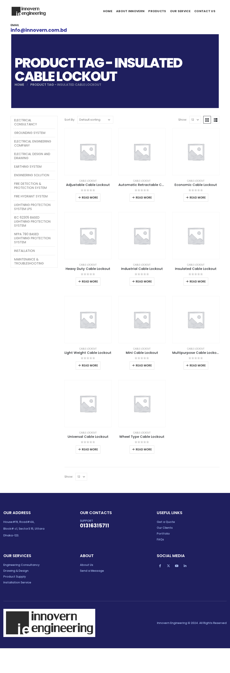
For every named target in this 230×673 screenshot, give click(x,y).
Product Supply (14, 576)
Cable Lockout (88, 181)
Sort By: (69, 119)
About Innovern (130, 11)
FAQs (160, 539)
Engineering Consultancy (21, 565)
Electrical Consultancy (25, 122)
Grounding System (29, 133)
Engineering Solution (31, 175)
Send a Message (92, 571)
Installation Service (17, 582)
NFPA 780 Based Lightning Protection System (32, 238)
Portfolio (163, 533)
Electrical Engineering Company (32, 143)
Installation (24, 250)
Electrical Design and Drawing (32, 156)
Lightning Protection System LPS (32, 207)
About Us (86, 565)
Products (157, 11)
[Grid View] (207, 120)
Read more (90, 197)
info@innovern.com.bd (39, 30)
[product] (88, 151)
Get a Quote (166, 522)
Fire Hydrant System (31, 196)
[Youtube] (176, 565)
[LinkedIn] (185, 565)
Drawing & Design (16, 571)
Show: (182, 119)
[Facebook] (160, 565)
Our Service (180, 11)
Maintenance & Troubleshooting (29, 261)
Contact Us (204, 11)
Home (107, 11)
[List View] (215, 120)
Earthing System (28, 166)
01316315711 (94, 525)
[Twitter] (168, 565)
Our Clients (165, 528)
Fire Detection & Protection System (30, 185)
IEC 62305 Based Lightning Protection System (32, 221)
